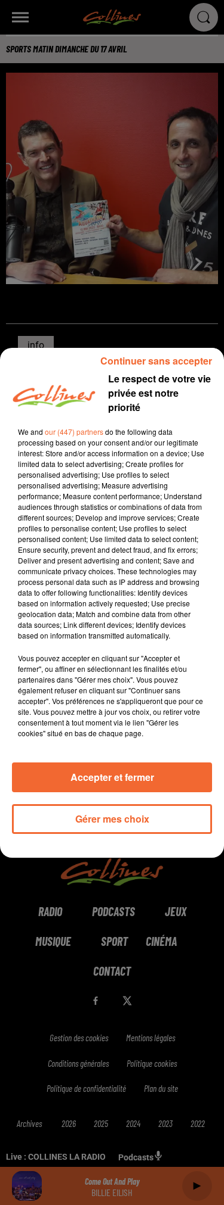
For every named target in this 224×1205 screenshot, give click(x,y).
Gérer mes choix (112, 819)
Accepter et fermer (112, 777)
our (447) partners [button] (74, 431)
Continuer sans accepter (156, 361)
